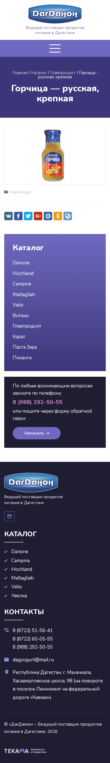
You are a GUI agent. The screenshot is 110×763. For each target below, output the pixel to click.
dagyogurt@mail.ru (33, 660)
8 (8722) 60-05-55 (33, 639)
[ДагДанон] (55, 14)
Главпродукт (21, 191)
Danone (21, 263)
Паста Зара (25, 347)
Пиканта (22, 358)
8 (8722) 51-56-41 (33, 630)
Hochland (23, 273)
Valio (18, 305)
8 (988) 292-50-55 (33, 647)
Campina (22, 284)
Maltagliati (24, 294)
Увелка (19, 595)
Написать (34, 433)
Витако (21, 315)
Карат (19, 336)
